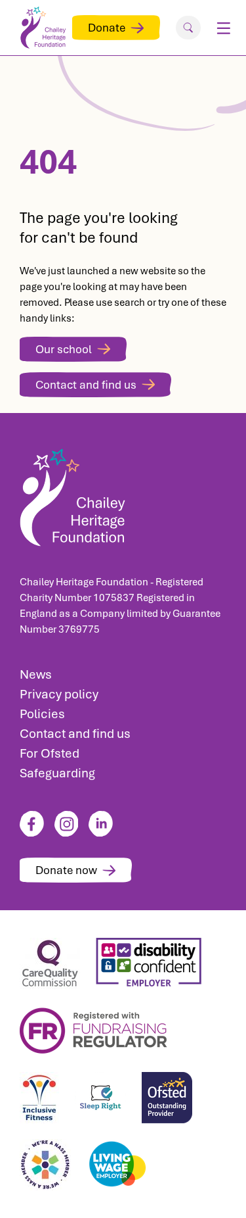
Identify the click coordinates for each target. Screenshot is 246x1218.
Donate (106, 27)
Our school (63, 349)
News (36, 674)
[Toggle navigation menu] (223, 27)
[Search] (188, 27)
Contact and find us (85, 385)
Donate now (66, 870)
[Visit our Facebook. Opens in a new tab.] (32, 824)
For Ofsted (49, 753)
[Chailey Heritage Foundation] (123, 494)
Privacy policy (59, 694)
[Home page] (46, 28)
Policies (42, 714)
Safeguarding (57, 773)
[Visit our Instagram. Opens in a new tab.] (66, 824)
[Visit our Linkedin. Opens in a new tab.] (101, 824)
